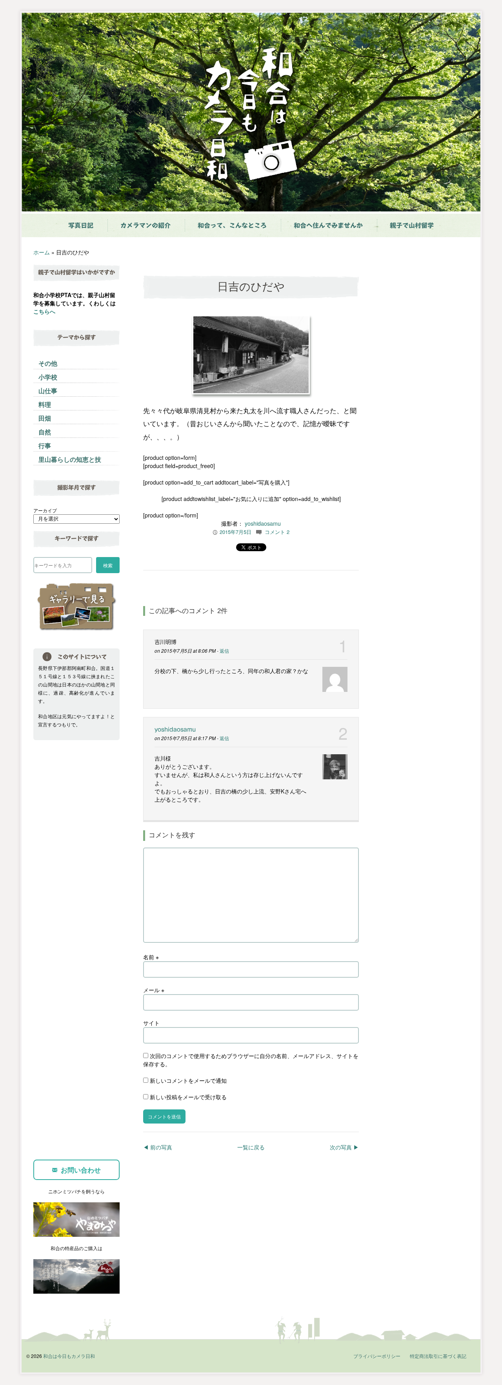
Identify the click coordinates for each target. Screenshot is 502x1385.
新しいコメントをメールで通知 (188, 1080)
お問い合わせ (81, 1169)
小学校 (47, 376)
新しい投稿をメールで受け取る (188, 1097)
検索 (108, 565)
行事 (44, 445)
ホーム (41, 252)
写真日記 (80, 225)
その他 (47, 363)
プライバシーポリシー (376, 1355)
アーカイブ (45, 510)
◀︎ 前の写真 (157, 1147)
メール (153, 990)
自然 (44, 431)
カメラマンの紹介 (145, 225)
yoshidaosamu (263, 523)
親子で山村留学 (412, 225)
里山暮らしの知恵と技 (69, 459)
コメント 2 (277, 531)
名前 (151, 957)
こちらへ (44, 311)
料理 (44, 404)
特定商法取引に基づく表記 (438, 1355)
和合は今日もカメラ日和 (69, 1355)
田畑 (44, 418)
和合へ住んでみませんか (328, 225)
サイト (151, 1023)
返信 (224, 650)
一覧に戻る (251, 1147)
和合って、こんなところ (232, 225)
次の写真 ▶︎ (344, 1147)
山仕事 (47, 390)
